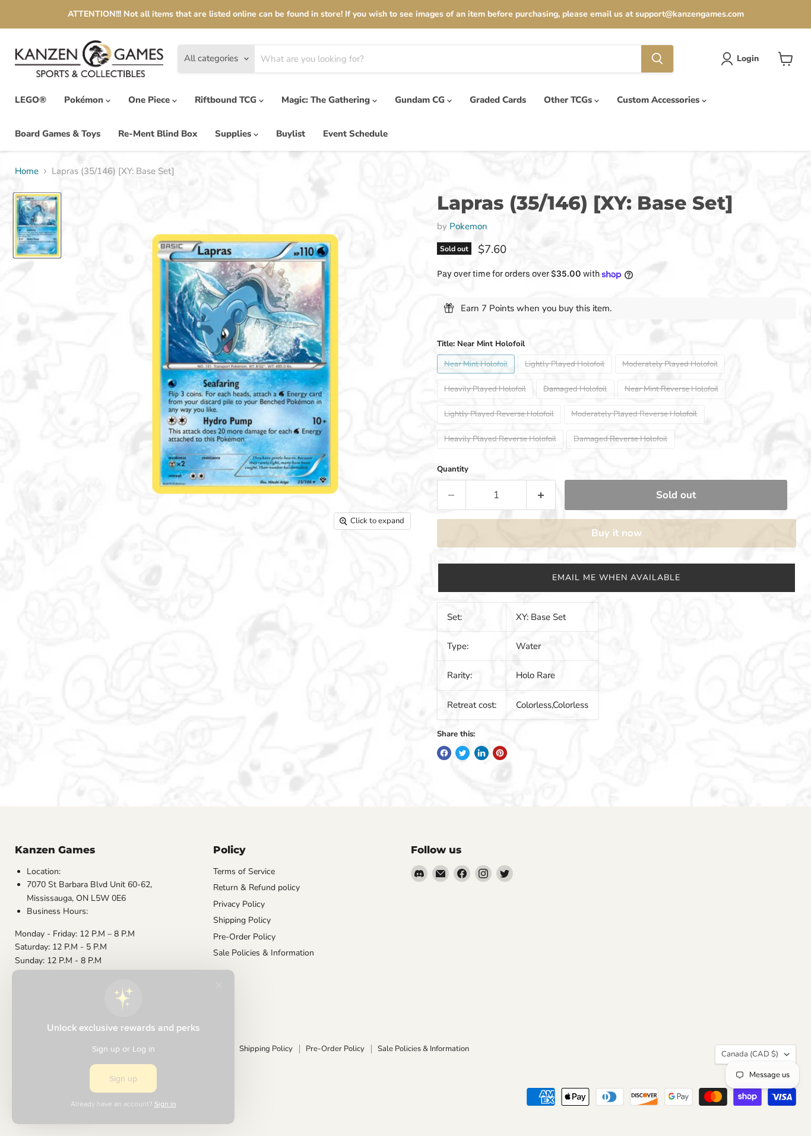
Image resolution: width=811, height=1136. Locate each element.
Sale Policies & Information (263, 952)
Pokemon (468, 226)
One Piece (150, 100)
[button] (616, 577)
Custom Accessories (659, 100)
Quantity (452, 469)
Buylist (290, 134)
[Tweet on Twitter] (462, 753)
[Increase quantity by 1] (541, 495)
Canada (749, 1054)
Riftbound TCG (227, 100)
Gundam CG (421, 100)
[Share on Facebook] (444, 753)
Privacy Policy (239, 904)
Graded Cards (498, 100)
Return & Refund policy (256, 887)
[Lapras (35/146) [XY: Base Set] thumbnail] (37, 225)
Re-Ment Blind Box (157, 134)
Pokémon (85, 100)
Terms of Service (244, 871)
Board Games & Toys (57, 134)
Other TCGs (569, 100)
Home (27, 171)
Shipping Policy (242, 920)
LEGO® (30, 100)
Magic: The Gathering (326, 100)
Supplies (234, 134)
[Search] (657, 58)
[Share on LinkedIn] (481, 753)
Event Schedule (355, 134)
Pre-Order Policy (244, 936)
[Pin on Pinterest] (500, 753)
